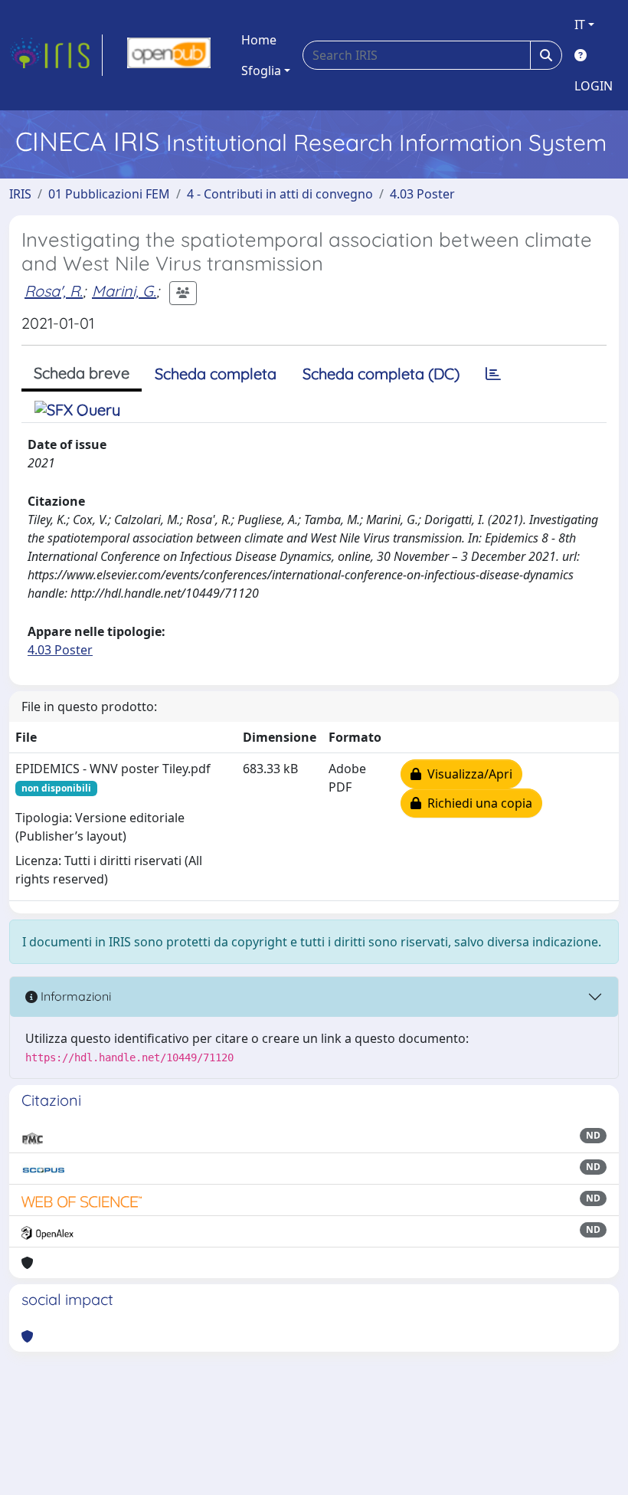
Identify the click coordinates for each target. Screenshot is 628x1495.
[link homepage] (56, 55)
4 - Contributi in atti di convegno (280, 193)
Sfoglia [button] (261, 70)
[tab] (493, 374)
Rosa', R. (54, 290)
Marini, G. (124, 290)
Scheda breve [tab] (81, 372)
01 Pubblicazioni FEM (109, 193)
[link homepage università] (169, 55)
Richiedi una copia (476, 803)
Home (258, 39)
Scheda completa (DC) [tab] (381, 373)
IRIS (20, 193)
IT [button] (579, 24)
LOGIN (593, 85)
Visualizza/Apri (466, 774)
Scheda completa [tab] (215, 373)
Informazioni (74, 996)
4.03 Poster (422, 193)
